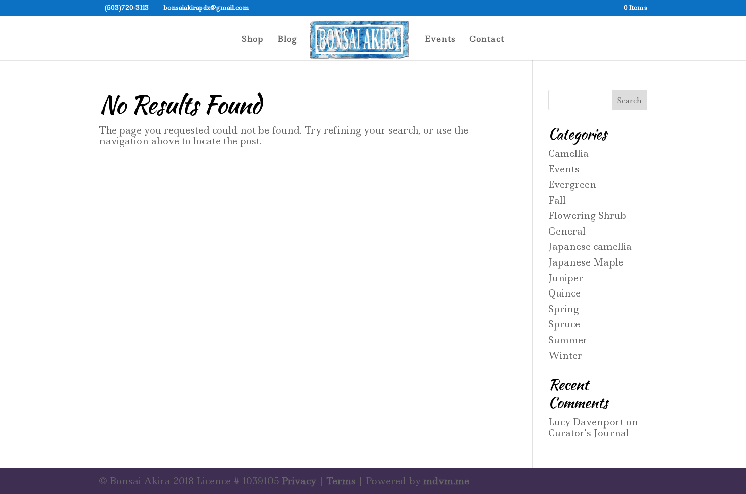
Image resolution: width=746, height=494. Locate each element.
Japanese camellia (590, 246)
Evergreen (572, 184)
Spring (563, 309)
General (567, 231)
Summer (568, 340)
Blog (287, 39)
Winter (565, 355)
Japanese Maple (585, 262)
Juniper (565, 278)
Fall (557, 200)
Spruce (564, 324)
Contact (486, 39)
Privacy (299, 481)
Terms (341, 481)
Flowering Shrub (587, 215)
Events (440, 39)
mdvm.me (446, 481)
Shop (252, 39)
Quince (564, 293)
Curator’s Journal (588, 432)
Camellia (568, 153)
